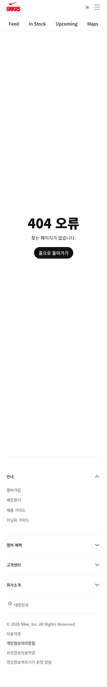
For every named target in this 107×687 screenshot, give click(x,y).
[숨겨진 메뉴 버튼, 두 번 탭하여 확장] (97, 8)
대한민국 (21, 605)
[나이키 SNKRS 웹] (13, 7)
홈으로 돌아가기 (54, 253)
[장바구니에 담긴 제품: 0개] (87, 8)
